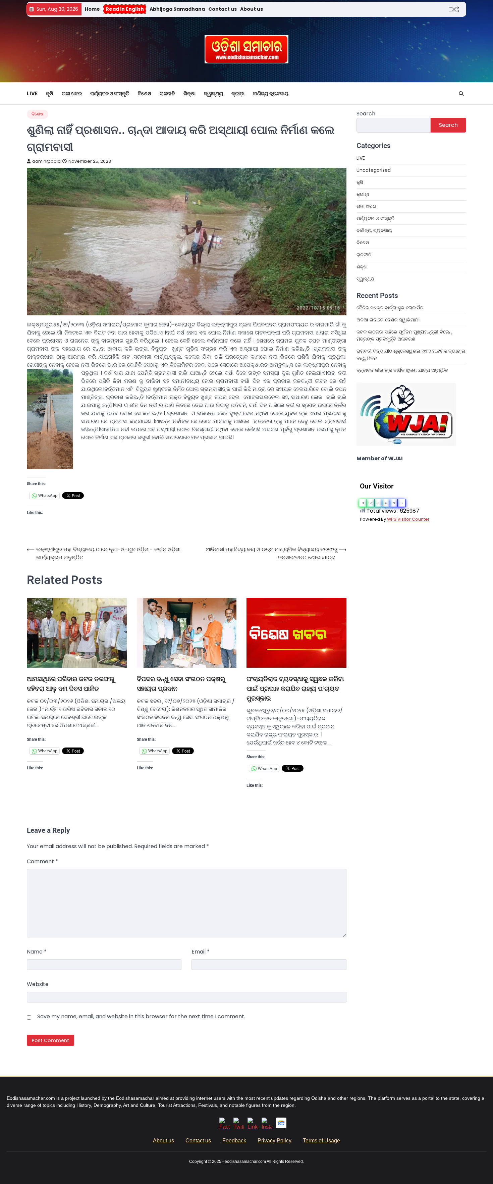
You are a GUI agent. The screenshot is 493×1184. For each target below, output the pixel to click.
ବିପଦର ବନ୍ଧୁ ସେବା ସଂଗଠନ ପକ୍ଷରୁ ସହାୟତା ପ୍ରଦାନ (181, 683)
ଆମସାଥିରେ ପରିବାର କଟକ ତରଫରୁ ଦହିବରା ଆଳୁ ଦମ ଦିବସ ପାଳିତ (70, 683)
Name (37, 952)
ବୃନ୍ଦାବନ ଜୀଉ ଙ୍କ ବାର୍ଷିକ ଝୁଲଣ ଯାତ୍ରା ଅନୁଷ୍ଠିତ (402, 370)
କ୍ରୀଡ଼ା (237, 93)
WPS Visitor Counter (408, 519)
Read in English (125, 9)
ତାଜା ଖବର (72, 93)
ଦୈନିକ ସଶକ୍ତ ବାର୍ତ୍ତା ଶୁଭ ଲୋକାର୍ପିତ (390, 307)
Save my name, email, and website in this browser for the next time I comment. (141, 1016)
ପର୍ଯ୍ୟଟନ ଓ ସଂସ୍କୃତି (109, 93)
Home (92, 9)
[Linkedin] (253, 1127)
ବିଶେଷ (144, 93)
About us (251, 9)
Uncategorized (374, 170)
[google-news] (281, 1126)
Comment (42, 861)
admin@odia (46, 161)
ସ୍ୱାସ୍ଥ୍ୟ (213, 93)
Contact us (222, 9)
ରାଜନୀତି (167, 93)
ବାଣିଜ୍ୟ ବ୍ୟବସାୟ (270, 93)
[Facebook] (224, 1127)
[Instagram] (267, 1127)
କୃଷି (49, 93)
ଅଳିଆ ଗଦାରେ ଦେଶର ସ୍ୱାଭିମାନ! (388, 319)
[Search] (461, 94)
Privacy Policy (274, 1140)
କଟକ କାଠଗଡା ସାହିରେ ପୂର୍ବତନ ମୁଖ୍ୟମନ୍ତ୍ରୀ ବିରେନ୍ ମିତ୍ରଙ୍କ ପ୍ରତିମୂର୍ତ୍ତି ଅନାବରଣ (404, 335)
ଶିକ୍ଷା (189, 93)
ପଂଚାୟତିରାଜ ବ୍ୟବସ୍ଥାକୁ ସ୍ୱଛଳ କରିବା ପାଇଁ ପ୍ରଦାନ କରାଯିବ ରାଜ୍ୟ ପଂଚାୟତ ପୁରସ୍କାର (295, 688)
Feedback (234, 1140)
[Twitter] (238, 1127)
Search (366, 113)
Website (38, 984)
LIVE (32, 93)
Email (200, 952)
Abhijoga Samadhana (177, 9)
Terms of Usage (321, 1140)
